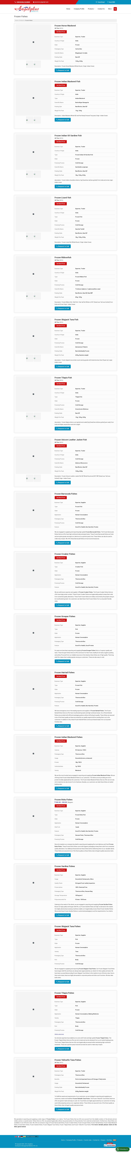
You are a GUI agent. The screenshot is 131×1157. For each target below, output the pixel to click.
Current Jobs (87, 1140)
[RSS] (114, 1140)
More (110, 9)
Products (91, 9)
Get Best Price (60, 31)
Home (68, 9)
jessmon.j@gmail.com (41, 2)
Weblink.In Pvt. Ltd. (33, 1145)
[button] (23, 2)
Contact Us (101, 9)
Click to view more (59, 1034)
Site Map (109, 1140)
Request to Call (63, 70)
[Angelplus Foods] (26, 8)
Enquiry (103, 1140)
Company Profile (79, 9)
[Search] (115, 9)
